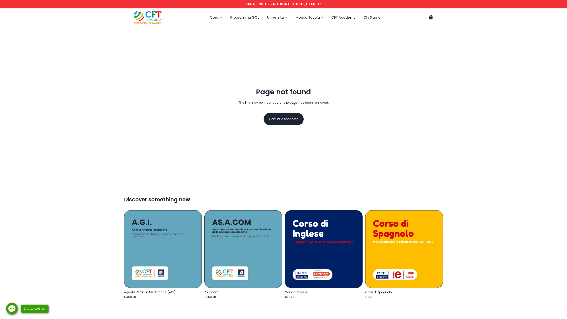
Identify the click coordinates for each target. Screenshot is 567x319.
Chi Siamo (372, 17)
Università (275, 17)
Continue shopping (283, 119)
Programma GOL (244, 17)
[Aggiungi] (195, 281)
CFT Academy (343, 17)
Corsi (214, 17)
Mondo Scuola (307, 17)
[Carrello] (430, 17)
